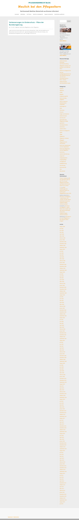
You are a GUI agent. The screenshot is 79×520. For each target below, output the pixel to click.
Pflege (61, 134)
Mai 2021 (62, 346)
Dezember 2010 (63, 494)
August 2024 (62, 272)
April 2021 (62, 348)
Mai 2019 (62, 386)
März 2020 (62, 372)
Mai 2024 (62, 277)
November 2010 (63, 496)
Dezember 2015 (63, 443)
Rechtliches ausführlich (59, 14)
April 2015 (62, 458)
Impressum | (10, 517)
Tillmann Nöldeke (63, 178)
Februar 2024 (62, 283)
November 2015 (63, 444)
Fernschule (62, 110)
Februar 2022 (62, 329)
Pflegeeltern (62, 136)
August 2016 (62, 433)
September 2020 (63, 361)
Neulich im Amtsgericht (38, 14)
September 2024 (63, 270)
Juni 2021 (62, 344)
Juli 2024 (61, 274)
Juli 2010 (61, 503)
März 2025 (62, 258)
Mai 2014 (62, 479)
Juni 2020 (62, 367)
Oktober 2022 (62, 313)
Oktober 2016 (62, 429)
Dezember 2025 (63, 241)
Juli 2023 (61, 296)
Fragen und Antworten (64, 114)
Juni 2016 (62, 435)
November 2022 (63, 312)
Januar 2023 (62, 308)
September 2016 (63, 431)
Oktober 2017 (62, 414)
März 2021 (62, 350)
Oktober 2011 (62, 484)
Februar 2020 (62, 374)
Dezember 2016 (63, 426)
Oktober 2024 (62, 268)
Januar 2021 (62, 353)
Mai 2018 (62, 405)
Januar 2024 (62, 285)
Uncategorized (63, 161)
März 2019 (62, 389)
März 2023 (62, 304)
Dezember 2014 (63, 465)
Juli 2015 (61, 452)
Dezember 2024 (63, 264)
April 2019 (62, 388)
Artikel (61, 92)
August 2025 (62, 249)
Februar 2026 (62, 238)
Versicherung (62, 165)
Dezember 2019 (63, 378)
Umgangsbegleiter (63, 157)
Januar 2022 (62, 331)
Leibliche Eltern (63, 128)
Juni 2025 (62, 253)
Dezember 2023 (63, 287)
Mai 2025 (62, 255)
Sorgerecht (62, 155)
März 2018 (62, 407)
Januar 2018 (62, 408)
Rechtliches (62, 152)
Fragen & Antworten (48, 14)
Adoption (62, 88)
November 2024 (63, 266)
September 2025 (63, 247)
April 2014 (62, 481)
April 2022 (62, 325)
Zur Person (29, 14)
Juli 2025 (61, 251)
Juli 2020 (61, 365)
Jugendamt (62, 123)
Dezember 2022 (63, 310)
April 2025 (62, 257)
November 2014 (63, 467)
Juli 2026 (61, 228)
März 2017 (62, 424)
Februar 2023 (62, 306)
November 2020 (63, 357)
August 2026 (62, 226)
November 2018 (63, 393)
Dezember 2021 (63, 332)
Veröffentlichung (63, 163)
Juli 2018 (61, 401)
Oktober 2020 (62, 359)
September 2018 (63, 397)
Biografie (61, 94)
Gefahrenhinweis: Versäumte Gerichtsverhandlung (64, 62)
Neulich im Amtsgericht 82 (65, 70)
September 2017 (63, 416)
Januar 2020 (62, 376)
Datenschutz (16, 517)
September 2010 (63, 500)
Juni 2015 (62, 454)
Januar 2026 (62, 239)
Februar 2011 (62, 490)
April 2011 (62, 486)
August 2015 (62, 450)
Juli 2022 (61, 319)
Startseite (17, 14)
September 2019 (63, 382)
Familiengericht (63, 106)
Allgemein (17, 27)
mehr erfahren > (63, 40)
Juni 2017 (62, 420)
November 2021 (63, 334)
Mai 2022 (62, 323)
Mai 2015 (62, 456)
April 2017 (62, 422)
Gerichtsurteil (62, 117)
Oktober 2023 (62, 291)
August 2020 (62, 363)
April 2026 (62, 234)
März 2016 (62, 439)
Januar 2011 (62, 492)
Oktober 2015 (62, 446)
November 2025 (63, 243)
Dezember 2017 (63, 410)
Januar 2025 (62, 262)
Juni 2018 (62, 403)
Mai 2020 (62, 369)
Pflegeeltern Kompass (64, 138)
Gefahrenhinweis (63, 115)
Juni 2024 (62, 275)
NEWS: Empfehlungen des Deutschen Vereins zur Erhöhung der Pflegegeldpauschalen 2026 (65, 190)
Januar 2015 (62, 463)
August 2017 (62, 418)
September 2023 (63, 293)
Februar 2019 (62, 391)
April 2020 (62, 370)
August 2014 (62, 473)
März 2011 (62, 488)
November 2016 (63, 427)
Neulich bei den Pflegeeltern (39, 7)
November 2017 (63, 412)
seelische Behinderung (64, 154)
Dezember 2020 (63, 355)
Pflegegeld (62, 140)
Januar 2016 (62, 441)
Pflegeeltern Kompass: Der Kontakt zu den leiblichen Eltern (65, 67)
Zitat (61, 169)
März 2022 (62, 327)
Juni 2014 (62, 477)
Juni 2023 (62, 298)
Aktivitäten (22, 14)
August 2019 (62, 384)
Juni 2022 (62, 321)
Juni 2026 (62, 230)
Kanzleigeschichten (64, 124)
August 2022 (62, 317)
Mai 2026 (62, 232)
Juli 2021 (61, 342)
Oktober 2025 (62, 245)
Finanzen (62, 112)
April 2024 (62, 279)
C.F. (60, 187)
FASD (61, 108)
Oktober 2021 (62, 336)
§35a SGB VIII (62, 171)
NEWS (61, 132)
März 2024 (62, 281)
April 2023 (62, 302)
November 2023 (63, 289)
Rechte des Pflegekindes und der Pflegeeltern (29, 27)
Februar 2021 (62, 351)
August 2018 (62, 399)
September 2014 (63, 471)
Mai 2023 (62, 300)
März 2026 (62, 236)
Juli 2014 (61, 475)
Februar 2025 (62, 260)
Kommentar (62, 126)
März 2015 (62, 460)
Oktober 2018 (62, 395)
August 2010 (62, 501)
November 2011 (63, 482)
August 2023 (62, 294)
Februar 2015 (62, 462)
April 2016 (62, 437)
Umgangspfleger (63, 159)
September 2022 (63, 315)
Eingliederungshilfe (64, 96)
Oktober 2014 (62, 469)
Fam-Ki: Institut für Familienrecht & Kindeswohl (64, 103)
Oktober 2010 (62, 498)
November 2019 (63, 380)
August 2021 (62, 340)
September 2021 (63, 338)
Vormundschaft (63, 167)
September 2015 (63, 448)
